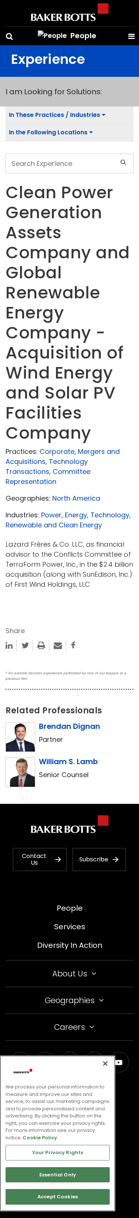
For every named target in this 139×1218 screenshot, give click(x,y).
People (70, 908)
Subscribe (93, 859)
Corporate (57, 451)
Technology (109, 515)
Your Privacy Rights (57, 1152)
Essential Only (57, 1174)
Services (69, 926)
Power (51, 515)
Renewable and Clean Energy (54, 525)
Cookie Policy (40, 1137)
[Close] (105, 1063)
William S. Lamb (68, 761)
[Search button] (9, 36)
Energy (76, 515)
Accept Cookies (57, 1196)
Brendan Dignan (69, 726)
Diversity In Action (69, 945)
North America (76, 498)
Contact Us (34, 859)
